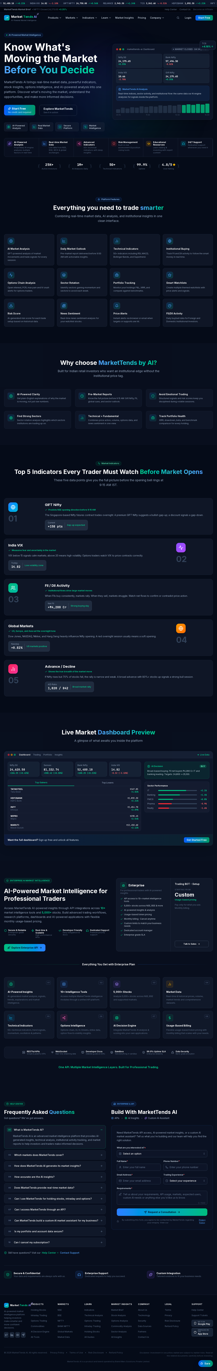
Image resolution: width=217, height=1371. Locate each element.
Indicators (88, 17)
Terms (168, 1310)
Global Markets (65, 1331)
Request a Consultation (162, 1212)
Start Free (204, 17)
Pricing (142, 17)
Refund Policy (172, 1326)
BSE (60, 1315)
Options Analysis (119, 1321)
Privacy (168, 1315)
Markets (70, 17)
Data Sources (144, 1326)
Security (142, 1321)
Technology (144, 1315)
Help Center (171, 9)
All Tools (35, 1337)
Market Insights (124, 17)
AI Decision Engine (40, 1331)
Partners (142, 1331)
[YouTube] (17, 1335)
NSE (60, 1310)
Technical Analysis (93, 1315)
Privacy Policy (202, 1221)
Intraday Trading (39, 1315)
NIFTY (61, 1321)
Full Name (122, 1161)
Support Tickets (200, 1315)
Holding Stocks (38, 1310)
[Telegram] (23, 1335)
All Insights (116, 1337)
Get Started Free (197, 839)
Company (155, 17)
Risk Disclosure (172, 1321)
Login (188, 17)
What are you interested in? (131, 1147)
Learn (104, 17)
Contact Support (69, 1252)
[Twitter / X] (6, 1335)
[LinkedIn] (12, 1335)
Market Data (64, 1337)
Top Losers (107, 782)
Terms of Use (76, 1352)
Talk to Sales (189, 944)
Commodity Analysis (121, 1326)
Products (53, 17)
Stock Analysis (118, 1315)
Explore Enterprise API (25, 947)
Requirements (124, 1188)
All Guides (89, 1337)
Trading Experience (173, 1174)
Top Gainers (41, 782)
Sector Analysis (119, 1331)
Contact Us (185, 9)
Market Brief (117, 1310)
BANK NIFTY (64, 1326)
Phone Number (171, 1161)
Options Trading (39, 1321)
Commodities (37, 1326)
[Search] (178, 17)
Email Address (125, 1174)
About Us (142, 1310)
